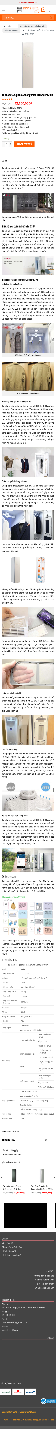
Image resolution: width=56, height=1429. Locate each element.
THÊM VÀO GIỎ (24, 144)
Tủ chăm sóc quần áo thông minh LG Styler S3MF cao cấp (42, 1187)
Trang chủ (7, 26)
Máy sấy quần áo (11, 30)
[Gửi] (51, 17)
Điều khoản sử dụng (29, 1420)
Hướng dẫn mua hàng (44, 1276)
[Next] (54, 1183)
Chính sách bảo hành (44, 1288)
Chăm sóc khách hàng (12, 1247)
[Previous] (2, 1183)
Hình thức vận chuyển (12, 1255)
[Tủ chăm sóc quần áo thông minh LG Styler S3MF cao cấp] (42, 1175)
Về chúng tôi (7, 1243)
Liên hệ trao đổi (9, 1251)
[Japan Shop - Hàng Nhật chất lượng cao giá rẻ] (28, 10)
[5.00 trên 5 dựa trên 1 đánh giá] (28, 99)
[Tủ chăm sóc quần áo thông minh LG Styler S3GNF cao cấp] (14, 1175)
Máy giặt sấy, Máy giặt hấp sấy (32, 26)
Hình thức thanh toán (44, 1279)
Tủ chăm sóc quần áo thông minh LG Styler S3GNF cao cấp (12, 1187)
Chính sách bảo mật (12, 1420)
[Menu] (3, 10)
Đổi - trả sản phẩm (45, 1284)
